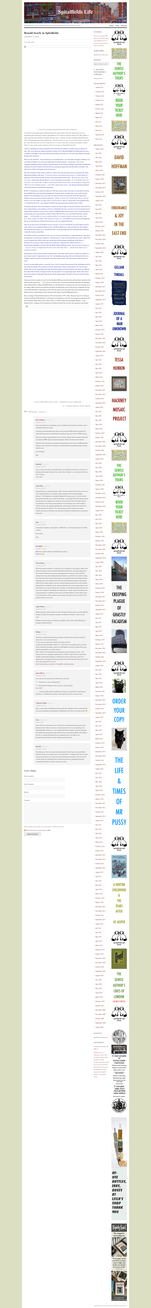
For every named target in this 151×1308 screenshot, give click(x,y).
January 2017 (99, 644)
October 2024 (99, 244)
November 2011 (100, 911)
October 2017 (99, 605)
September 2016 (100, 661)
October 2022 (99, 347)
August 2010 (99, 975)
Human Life (99, 104)
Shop (117, 25)
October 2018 (99, 553)
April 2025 (98, 218)
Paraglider (39, 546)
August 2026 (99, 149)
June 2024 (98, 261)
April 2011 (98, 941)
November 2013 (100, 808)
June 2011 (98, 932)
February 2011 (100, 950)
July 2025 (98, 205)
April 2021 (98, 424)
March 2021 (99, 429)
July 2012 (98, 876)
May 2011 (98, 937)
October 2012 (99, 863)
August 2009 (99, 1027)
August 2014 (99, 769)
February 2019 (100, 536)
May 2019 (98, 523)
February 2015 (100, 743)
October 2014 (99, 760)
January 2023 (99, 334)
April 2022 (98, 373)
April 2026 (98, 166)
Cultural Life (99, 100)
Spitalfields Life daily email (101, 55)
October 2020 (99, 450)
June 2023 (98, 312)
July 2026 (98, 153)
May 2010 (98, 988)
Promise (124, 25)
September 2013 (100, 816)
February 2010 (100, 1001)
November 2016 (100, 653)
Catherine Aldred (41, 703)
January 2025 (99, 231)
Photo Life (98, 126)
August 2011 (99, 924)
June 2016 (98, 674)
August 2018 (99, 562)
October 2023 (99, 295)
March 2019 (99, 532)
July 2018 (98, 566)
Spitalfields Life (75, 11)
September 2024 (100, 248)
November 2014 (100, 756)
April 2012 (98, 889)
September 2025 (100, 196)
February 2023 (100, 330)
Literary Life (99, 109)
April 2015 (98, 734)
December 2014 (100, 752)
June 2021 (98, 416)
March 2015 (99, 739)
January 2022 (99, 386)
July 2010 (98, 980)
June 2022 (98, 364)
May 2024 (98, 265)
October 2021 (99, 399)
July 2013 (98, 825)
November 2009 (100, 1014)
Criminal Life (99, 92)
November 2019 (100, 498)
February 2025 (100, 226)
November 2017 (100, 601)
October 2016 (99, 657)
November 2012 (100, 859)
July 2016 (98, 670)
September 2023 (100, 299)
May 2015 (98, 730)
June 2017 (98, 622)
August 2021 (99, 407)
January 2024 (99, 282)
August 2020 (99, 459)
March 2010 (99, 997)
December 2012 (100, 855)
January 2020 (99, 489)
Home (111, 25)
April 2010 (98, 993)
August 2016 (99, 665)
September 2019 (100, 506)
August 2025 (99, 200)
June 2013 (98, 829)
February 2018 (100, 588)
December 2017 (100, 597)
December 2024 (100, 235)
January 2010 (99, 1006)
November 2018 (100, 549)
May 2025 (98, 213)
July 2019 (98, 515)
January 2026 (99, 179)
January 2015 (99, 747)
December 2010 (100, 958)
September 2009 (100, 1023)
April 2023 (98, 321)
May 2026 (98, 162)
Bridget (38, 632)
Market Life (76, 406)
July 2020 (98, 463)
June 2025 (98, 209)
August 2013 (99, 820)
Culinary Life (99, 96)
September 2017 (100, 609)
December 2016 (100, 648)
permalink (49, 420)
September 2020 (100, 454)
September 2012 (100, 868)
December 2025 (100, 183)
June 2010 (98, 984)
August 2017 (99, 614)
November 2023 (100, 291)
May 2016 (98, 678)
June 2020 (98, 467)
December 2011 (100, 907)
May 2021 (98, 420)
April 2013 (98, 838)
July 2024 (98, 256)
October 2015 (99, 708)
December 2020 (100, 442)
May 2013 (98, 833)
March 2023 (99, 325)
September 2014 (100, 764)
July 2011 (98, 928)
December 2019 (100, 493)
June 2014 (98, 777)
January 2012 (99, 902)
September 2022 (100, 351)
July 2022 (98, 360)
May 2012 (98, 885)
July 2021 (98, 411)
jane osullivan (40, 673)
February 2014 (100, 795)
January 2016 (99, 696)
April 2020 (98, 476)
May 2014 (98, 782)
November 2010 (100, 962)
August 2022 (99, 355)
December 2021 (100, 390)
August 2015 (99, 717)
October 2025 (99, 192)
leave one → (43, 412)
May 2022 (98, 368)
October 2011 (99, 915)
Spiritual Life (99, 135)
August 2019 (99, 510)
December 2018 (100, 545)
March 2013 (99, 842)
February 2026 (100, 175)
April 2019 (98, 528)
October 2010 (99, 967)
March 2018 (99, 584)
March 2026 (99, 170)
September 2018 (100, 558)
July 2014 (98, 773)
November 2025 (100, 188)
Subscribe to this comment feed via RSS (38, 830)
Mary (37, 720)
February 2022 (100, 381)
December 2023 (100, 287)
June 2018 (98, 571)
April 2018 (98, 579)
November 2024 (100, 239)
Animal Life (69, 406)
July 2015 (98, 721)
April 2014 (98, 786)
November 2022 (100, 343)
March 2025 (99, 222)
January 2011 (99, 954)
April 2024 (98, 269)
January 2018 (99, 592)
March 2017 (99, 635)
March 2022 (99, 377)
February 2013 (100, 846)
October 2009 (99, 1018)
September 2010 (100, 971)
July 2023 (98, 308)
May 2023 (98, 317)
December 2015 (100, 700)
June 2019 (98, 519)
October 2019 (99, 502)
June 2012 (98, 881)
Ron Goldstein (40, 420)
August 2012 (99, 872)
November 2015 (100, 704)
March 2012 (99, 894)
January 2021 (99, 437)
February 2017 (100, 640)
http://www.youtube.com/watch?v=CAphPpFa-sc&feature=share (55, 664)
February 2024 (100, 278)
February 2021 (100, 433)
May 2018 (98, 575)
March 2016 (99, 687)
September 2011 (100, 919)
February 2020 (100, 485)
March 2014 (99, 790)
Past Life (82, 406)
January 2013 (99, 851)
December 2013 (100, 803)
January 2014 (99, 799)
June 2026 (98, 157)
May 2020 (98, 472)
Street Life (87, 406)
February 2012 (100, 898)
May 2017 (98, 627)
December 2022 (100, 338)
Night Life (98, 117)
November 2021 (100, 394)
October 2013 (99, 812)
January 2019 (99, 541)
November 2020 (100, 446)
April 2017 (98, 631)
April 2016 (98, 683)
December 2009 (100, 1010)
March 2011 (99, 945)
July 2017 (98, 618)
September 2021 (100, 403)
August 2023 (99, 304)
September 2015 (100, 713)
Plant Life (98, 130)
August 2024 (99, 252)
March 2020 (99, 480)
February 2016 (100, 691)
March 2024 (99, 274)
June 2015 (98, 726)
